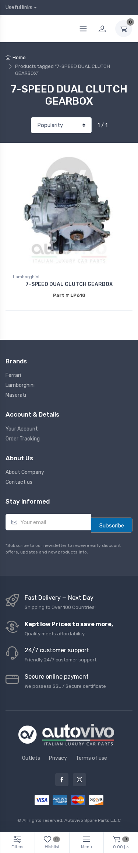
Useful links (19, 7)
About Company (25, 472)
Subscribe (111, 525)
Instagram (79, 779)
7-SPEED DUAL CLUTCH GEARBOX (69, 284)
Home (19, 57)
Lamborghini (26, 276)
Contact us (19, 482)
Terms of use (91, 758)
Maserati (16, 395)
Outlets (31, 758)
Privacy (58, 758)
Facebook (61, 779)
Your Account (22, 429)
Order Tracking (23, 439)
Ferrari (13, 375)
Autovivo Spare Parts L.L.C (92, 820)
